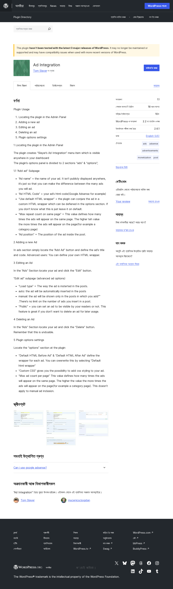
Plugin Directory (22, 17)
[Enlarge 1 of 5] (39, 415)
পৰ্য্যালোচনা (39, 85)
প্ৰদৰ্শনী (46, 532)
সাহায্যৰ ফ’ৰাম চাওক (125, 230)
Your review (123, 201)
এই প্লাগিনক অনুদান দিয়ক (127, 264)
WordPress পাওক (157, 5)
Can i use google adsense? (30, 467)
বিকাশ (72, 85)
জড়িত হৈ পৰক (108, 532)
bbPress (139, 543)
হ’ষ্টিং (15, 543)
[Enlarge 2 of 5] (71, 415)
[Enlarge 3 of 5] (71, 441)
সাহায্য (156, 85)
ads (145, 143)
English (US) (152, 135)
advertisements (150, 150)
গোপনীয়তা (17, 548)
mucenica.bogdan (79, 500)
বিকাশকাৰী (77, 543)
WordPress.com (143, 532)
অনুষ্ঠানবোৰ (107, 538)
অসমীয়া (48, 567)
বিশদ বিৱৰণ (22, 85)
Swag (107, 548)
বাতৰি (16, 538)
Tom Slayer (40, 70)
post (156, 157)
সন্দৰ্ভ (15, 532)
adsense (153, 143)
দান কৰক (108, 543)
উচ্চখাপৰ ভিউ (122, 167)
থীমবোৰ (46, 538)
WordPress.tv (82, 548)
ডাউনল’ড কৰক (151, 67)
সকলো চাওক (153, 201)
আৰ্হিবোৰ (46, 548)
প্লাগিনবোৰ (47, 543)
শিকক (75, 532)
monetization (144, 157)
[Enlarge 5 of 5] (104, 427)
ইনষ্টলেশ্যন (57, 85)
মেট (136, 538)
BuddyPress (141, 548)
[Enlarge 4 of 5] (104, 415)
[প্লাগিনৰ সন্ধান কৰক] (49, 29)
